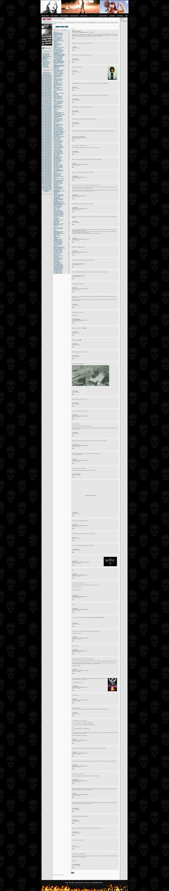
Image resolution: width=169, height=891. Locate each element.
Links (126, 15)
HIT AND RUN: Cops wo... (59, 176)
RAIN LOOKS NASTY (58, 87)
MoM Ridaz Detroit (57, 157)
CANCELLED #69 (46, 63)
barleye (75, 70)
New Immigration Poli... (58, 264)
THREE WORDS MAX (46, 56)
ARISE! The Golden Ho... (59, 199)
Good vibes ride (57, 161)
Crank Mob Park (57, 162)
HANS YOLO (56, 67)
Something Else (46, 72)
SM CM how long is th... (58, 249)
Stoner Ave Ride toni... (58, 127)
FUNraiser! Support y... (58, 107)
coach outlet (56, 168)
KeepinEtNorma (76, 864)
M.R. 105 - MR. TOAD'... (58, 129)
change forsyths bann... (59, 100)
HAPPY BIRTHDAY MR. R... (59, 61)
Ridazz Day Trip (57, 174)
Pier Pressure (57, 122)
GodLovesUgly (76, 319)
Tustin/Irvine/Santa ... (58, 144)
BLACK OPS (56, 95)
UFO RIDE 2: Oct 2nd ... (58, 82)
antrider (75, 752)
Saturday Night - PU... (58, 97)
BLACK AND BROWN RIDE (59, 55)
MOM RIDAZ (44, 57)
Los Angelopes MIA (58, 58)
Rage (74, 163)
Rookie (55, 177)
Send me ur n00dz (57, 137)
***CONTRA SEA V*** (58, 239)
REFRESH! (44, 59)
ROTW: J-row (56, 222)
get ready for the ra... (58, 90)
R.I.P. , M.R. (44, 60)
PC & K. (55, 179)
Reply (72, 872)
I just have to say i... (58, 252)
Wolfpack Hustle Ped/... (58, 33)
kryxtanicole (76, 99)
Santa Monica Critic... (58, 202)
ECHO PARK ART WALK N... (59, 233)
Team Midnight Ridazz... (59, 198)
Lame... (55, 110)
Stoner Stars (56, 126)
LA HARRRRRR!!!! (57, 76)
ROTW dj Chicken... (46, 53)
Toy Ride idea (45, 65)
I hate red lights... (57, 196)
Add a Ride (112, 15)
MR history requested (58, 35)
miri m (55, 209)
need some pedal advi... (59, 266)
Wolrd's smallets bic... (58, 159)
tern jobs (55, 246)
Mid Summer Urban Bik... (59, 214)
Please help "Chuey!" (58, 57)
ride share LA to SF (58, 150)
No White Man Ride (58, 269)
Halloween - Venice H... (58, 72)
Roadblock (83, 32)
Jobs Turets (56, 94)
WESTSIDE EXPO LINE (58, 201)
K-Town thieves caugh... (59, 211)
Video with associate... (58, 59)
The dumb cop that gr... (58, 251)
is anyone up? (57, 217)
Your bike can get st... (58, 74)
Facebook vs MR (57, 253)
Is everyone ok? (57, 143)
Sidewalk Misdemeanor (59, 178)
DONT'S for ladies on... (58, 75)
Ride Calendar (54, 15)
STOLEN (55, 193)
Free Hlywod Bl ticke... (58, 151)
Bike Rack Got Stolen (58, 167)
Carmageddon (57, 109)
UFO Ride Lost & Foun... (59, 84)
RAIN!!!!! (55, 92)
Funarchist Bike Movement (79, 263)
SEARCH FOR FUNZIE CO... (59, 47)
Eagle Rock (56, 156)
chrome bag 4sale (57, 258)
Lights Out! (56, 192)
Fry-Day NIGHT (48, 97)
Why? (55, 99)
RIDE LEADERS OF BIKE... (59, 180)
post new (58, 26)
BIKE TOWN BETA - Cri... (59, 153)
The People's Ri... (46, 54)
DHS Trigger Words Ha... (59, 133)
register (48, 21)
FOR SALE (56, 185)
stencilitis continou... (58, 80)
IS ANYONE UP (57, 221)
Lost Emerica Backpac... (59, 73)
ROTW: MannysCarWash (59, 93)
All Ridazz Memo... (46, 67)
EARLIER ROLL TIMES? (59, 268)
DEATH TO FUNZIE (57, 60)
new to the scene (57, 184)
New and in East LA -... (58, 51)
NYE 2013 (56, 81)
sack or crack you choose (79, 136)
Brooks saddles (57, 138)
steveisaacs (76, 355)
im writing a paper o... (58, 115)
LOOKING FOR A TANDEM (59, 114)
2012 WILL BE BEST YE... (59, 112)
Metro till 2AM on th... (58, 232)
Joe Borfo (75, 391)
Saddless (56, 46)
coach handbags (57, 169)
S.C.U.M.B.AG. (57, 135)
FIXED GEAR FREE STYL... (59, 147)
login (45, 21)
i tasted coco (56, 220)
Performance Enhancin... (59, 216)
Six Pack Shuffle (57, 207)
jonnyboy (75, 194)
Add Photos (120, 15)
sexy (74, 845)
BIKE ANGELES (57, 158)
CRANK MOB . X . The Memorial (47, 186)
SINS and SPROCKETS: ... (59, 195)
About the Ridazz (103, 15)
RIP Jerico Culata (57, 43)
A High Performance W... (59, 128)
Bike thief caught (57, 175)
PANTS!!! (55, 238)
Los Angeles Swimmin (99, 617)
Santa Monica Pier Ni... (58, 270)
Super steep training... (58, 49)
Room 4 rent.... (57, 254)
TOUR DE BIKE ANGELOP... (59, 131)
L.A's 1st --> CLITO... (58, 145)
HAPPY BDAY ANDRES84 (59, 62)
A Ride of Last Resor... (58, 119)
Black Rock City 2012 (58, 166)
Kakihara (75, 238)
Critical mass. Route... (58, 259)
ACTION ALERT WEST (58, 34)
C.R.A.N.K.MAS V (57, 121)
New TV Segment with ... (59, 101)
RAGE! (55, 123)
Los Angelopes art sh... (58, 124)
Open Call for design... (58, 70)
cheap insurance (57, 149)
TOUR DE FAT (56, 117)
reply (73, 38)
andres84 (75, 251)
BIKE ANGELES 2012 (58, 125)
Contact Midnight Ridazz (97, 882)
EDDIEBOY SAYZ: (57, 106)
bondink (75, 304)
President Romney (57, 37)
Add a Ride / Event (79, 882)
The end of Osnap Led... (59, 164)
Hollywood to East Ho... (58, 78)
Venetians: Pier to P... (58, 271)
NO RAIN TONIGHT (57, 85)
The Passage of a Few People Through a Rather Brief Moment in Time (47, 74)
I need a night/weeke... (58, 102)
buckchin (55, 111)
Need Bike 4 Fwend (58, 250)
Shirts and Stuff (74, 15)
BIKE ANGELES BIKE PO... (59, 136)
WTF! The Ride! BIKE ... (58, 116)
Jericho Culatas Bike (58, 142)
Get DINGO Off (57, 197)
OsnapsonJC (76, 549)
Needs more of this (58, 248)
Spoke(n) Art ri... (45, 64)
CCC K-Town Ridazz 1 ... (59, 262)
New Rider (56, 163)
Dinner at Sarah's (57, 235)
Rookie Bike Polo (57, 39)
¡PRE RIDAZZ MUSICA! (58, 187)
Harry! (55, 64)
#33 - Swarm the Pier (46, 98)
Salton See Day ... (46, 62)
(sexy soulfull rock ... (58, 206)
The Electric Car (57, 171)
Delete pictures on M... (58, 257)
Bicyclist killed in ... (58, 113)
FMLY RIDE (56, 200)
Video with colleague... (58, 56)
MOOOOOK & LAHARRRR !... (60, 54)
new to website (57, 155)
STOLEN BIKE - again (58, 120)
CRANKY (55, 41)
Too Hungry (56, 225)
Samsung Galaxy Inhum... (59, 69)
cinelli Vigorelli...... (58, 263)
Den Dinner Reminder (58, 227)
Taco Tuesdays (46, 102)
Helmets (55, 108)
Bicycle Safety (45, 15)
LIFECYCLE (56, 42)
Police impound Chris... (59, 255)
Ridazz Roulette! (47, 48)
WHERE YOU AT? (46, 58)
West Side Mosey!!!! (58, 160)
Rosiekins (75, 221)
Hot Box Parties (45, 99)
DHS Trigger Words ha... (59, 63)
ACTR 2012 (56, 32)
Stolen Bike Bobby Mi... (58, 265)
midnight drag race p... (58, 205)
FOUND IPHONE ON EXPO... (59, 203)
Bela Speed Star (46, 100)
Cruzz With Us (56, 260)
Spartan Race (56, 234)
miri (54, 226)
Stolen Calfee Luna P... (58, 173)
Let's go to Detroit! (57, 103)
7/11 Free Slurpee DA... (58, 243)
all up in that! (56, 189)
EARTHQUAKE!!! (57, 191)
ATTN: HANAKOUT (57, 210)
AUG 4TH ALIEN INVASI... (59, 194)
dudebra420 (76, 122)
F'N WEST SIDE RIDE (58, 267)
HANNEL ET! (56, 45)
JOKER (55, 236)
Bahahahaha (56, 256)
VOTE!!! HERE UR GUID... (59, 40)
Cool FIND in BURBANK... (59, 170)
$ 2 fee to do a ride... (58, 148)
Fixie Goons (46, 183)
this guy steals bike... (58, 188)
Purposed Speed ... (46, 61)
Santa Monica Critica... (58, 182)
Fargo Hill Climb (57, 237)
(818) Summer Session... (59, 213)
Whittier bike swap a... (58, 224)
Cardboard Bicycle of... (58, 79)
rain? (55, 91)
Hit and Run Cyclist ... (58, 273)
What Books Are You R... (59, 223)
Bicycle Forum (93, 15)
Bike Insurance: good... (58, 241)
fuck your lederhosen (58, 98)
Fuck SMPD (56, 218)
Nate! (55, 229)
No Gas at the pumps (58, 96)
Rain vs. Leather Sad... (58, 89)
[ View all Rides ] (123, 21)
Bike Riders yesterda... (58, 132)
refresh (66, 26)
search (62, 26)
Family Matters (57, 261)
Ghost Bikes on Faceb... (59, 219)
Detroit (55, 77)
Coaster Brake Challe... (58, 212)
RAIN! (55, 86)
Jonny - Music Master (58, 105)
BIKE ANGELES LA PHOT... (59, 190)
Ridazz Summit (57, 208)
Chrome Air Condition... (58, 146)
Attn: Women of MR (58, 272)
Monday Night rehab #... (59, 140)
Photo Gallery (83, 15)
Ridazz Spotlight (64, 15)
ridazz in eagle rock (58, 154)
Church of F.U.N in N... (58, 71)
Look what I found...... (58, 245)
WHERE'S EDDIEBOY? (58, 204)
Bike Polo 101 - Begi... (58, 183)
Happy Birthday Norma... (59, 231)
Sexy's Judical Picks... (58, 152)
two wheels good (77, 474)
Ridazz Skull (56, 68)
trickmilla (75, 343)
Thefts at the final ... (58, 48)
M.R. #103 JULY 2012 (58, 228)
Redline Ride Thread (58, 244)
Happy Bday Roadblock (59, 65)
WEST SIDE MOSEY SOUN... (60, 247)
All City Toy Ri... (45, 66)
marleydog (75, 808)
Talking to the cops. (58, 44)
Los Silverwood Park (58, 141)
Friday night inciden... (58, 181)
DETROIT (55, 36)
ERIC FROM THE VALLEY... (59, 50)
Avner (74, 537)
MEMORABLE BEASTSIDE (59, 66)
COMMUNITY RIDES (58, 240)
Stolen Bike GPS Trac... (59, 215)
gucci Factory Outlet (58, 165)
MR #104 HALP (57, 186)
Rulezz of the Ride (69, 882)
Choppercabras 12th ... (58, 52)
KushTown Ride (57, 83)
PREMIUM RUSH (57, 53)
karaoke (55, 230)
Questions (56, 104)
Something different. (58, 242)
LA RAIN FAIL (56, 88)
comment (81, 137)
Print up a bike (57, 139)
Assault (55, 172)
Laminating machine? (58, 130)
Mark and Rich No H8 (58, 38)
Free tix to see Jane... (58, 118)
